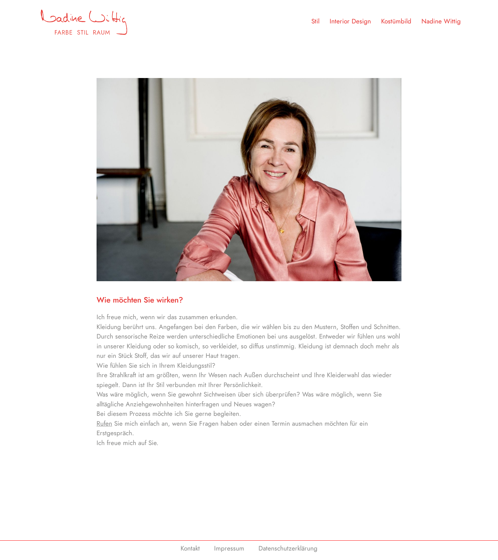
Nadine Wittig (441, 21)
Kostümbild (396, 21)
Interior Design (350, 21)
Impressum (229, 548)
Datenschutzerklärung (287, 548)
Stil (315, 21)
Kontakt (190, 548)
